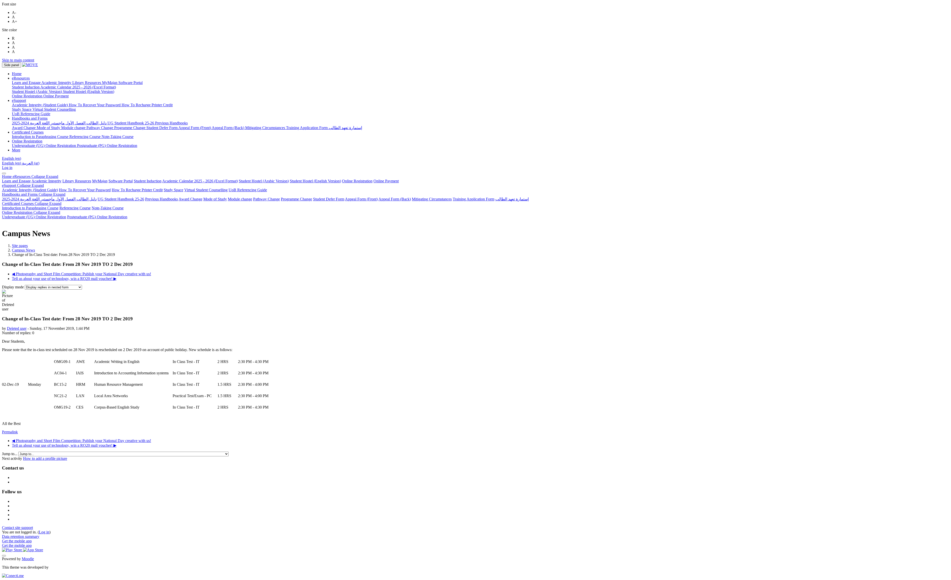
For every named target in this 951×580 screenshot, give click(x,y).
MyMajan (99, 181)
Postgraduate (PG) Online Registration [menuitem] (107, 145)
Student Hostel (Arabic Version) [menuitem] (37, 91)
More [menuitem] (16, 150)
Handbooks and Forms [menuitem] (30, 118)
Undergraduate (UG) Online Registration (34, 217)
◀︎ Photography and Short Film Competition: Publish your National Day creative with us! (81, 274)
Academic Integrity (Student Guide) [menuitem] (40, 105)
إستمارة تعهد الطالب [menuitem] (345, 128)
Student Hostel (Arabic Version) (264, 181)
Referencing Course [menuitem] (85, 137)
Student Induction (147, 181)
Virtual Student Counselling (206, 190)
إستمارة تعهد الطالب (512, 199)
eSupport (23, 185)
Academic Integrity (46, 181)
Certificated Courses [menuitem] (28, 132)
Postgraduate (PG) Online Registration (97, 217)
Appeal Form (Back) (394, 199)
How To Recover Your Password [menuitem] (95, 105)
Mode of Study (215, 199)
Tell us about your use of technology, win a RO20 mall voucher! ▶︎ (64, 278)
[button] (11, 158)
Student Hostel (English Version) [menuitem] (88, 91)
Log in (7, 168)
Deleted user (16, 328)
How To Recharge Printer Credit (137, 190)
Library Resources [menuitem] (87, 83)
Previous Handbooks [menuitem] (171, 123)
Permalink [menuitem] (10, 432)
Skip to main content (18, 60)
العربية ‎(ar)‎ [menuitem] (30, 163)
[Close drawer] (4, 173)
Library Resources (76, 181)
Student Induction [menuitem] (26, 87)
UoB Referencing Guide (248, 190)
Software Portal (120, 181)
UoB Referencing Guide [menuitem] (31, 114)
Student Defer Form (328, 199)
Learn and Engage (16, 181)
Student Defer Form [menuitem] (162, 128)
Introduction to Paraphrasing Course (30, 208)
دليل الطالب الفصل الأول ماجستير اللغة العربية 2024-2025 (49, 199)
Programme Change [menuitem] (130, 128)
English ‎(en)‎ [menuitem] (12, 163)
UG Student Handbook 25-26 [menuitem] (131, 123)
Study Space (173, 190)
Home (7, 176)
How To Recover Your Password (85, 190)
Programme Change (296, 199)
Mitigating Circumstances (432, 199)
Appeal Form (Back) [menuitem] (228, 128)
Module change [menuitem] (73, 128)
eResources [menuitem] (21, 78)
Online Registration (357, 181)
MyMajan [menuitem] (110, 83)
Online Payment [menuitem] (56, 96)
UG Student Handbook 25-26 (121, 199)
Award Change (190, 199)
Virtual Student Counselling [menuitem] (54, 109)
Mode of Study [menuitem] (49, 128)
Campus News (23, 250)
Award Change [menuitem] (24, 128)
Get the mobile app (17, 541)
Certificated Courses (31, 203)
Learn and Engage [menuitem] (26, 83)
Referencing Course (75, 208)
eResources (35, 176)
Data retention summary (20, 536)
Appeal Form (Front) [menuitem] (195, 128)
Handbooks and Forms (33, 194)
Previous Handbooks (161, 199)
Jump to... (10, 454)
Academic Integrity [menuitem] (56, 83)
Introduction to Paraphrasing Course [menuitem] (40, 137)
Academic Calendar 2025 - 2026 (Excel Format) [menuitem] (78, 87)
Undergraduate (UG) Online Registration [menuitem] (44, 145)
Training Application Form (473, 199)
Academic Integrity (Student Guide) (30, 190)
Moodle (28, 559)
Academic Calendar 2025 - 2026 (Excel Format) (200, 181)
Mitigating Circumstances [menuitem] (265, 128)
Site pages (20, 246)
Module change (240, 199)
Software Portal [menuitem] (130, 83)
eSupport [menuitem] (19, 100)
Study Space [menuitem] (22, 109)
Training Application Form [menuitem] (307, 128)
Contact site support (17, 527)
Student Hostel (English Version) (315, 181)
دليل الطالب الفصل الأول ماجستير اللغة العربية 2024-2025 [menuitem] (59, 123)
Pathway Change (266, 199)
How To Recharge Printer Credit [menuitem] (147, 105)
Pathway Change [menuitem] (100, 128)
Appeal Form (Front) (361, 199)
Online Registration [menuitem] (27, 96)
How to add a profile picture (45, 458)
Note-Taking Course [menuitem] (117, 137)
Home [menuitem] (17, 74)
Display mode (13, 287)
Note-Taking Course (108, 208)
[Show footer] (4, 555)
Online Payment (386, 181)
